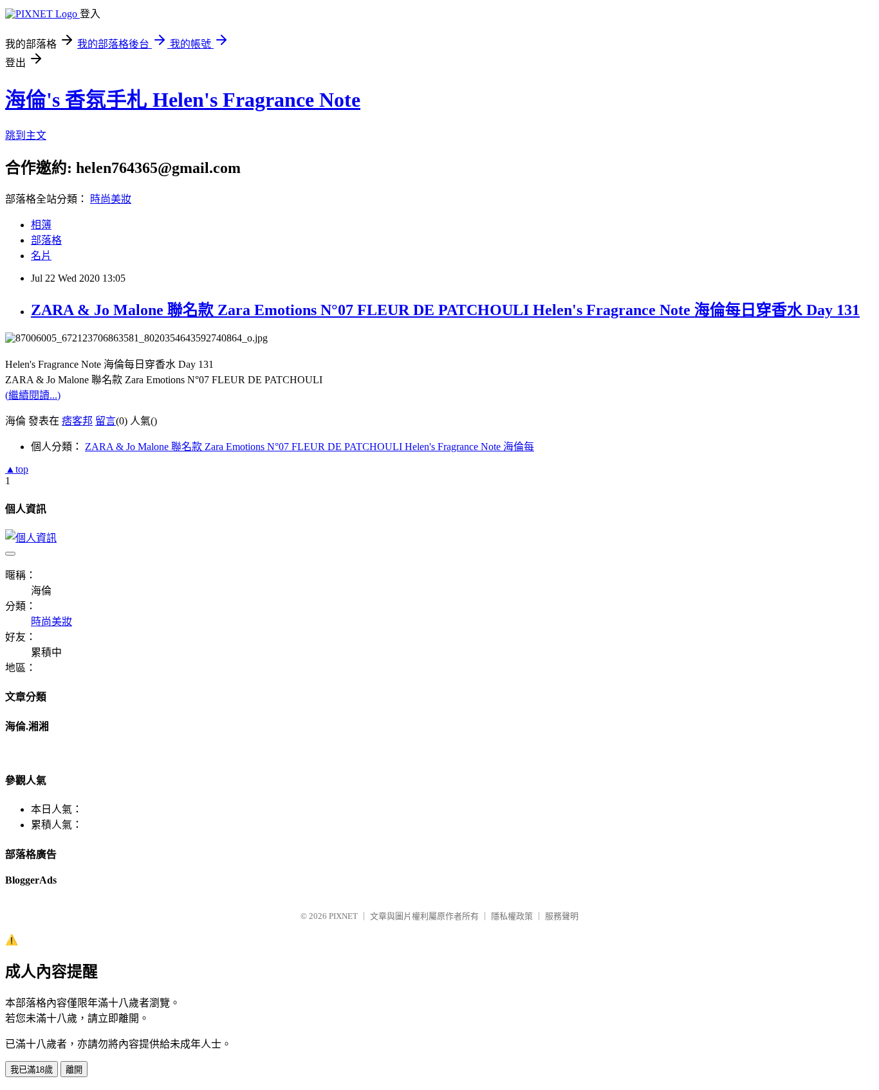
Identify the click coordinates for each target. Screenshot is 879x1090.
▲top (16, 469)
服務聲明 (561, 916)
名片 (41, 255)
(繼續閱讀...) (32, 395)
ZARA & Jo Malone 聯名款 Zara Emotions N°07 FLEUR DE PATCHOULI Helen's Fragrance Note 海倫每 (309, 446)
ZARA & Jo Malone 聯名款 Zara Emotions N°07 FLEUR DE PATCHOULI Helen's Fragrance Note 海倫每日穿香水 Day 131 (445, 310)
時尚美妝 (110, 199)
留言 (105, 420)
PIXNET (343, 916)
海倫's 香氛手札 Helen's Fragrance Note (182, 99)
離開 (74, 1070)
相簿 (41, 224)
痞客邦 (77, 420)
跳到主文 (25, 135)
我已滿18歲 (31, 1070)
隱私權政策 (512, 916)
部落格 (46, 240)
